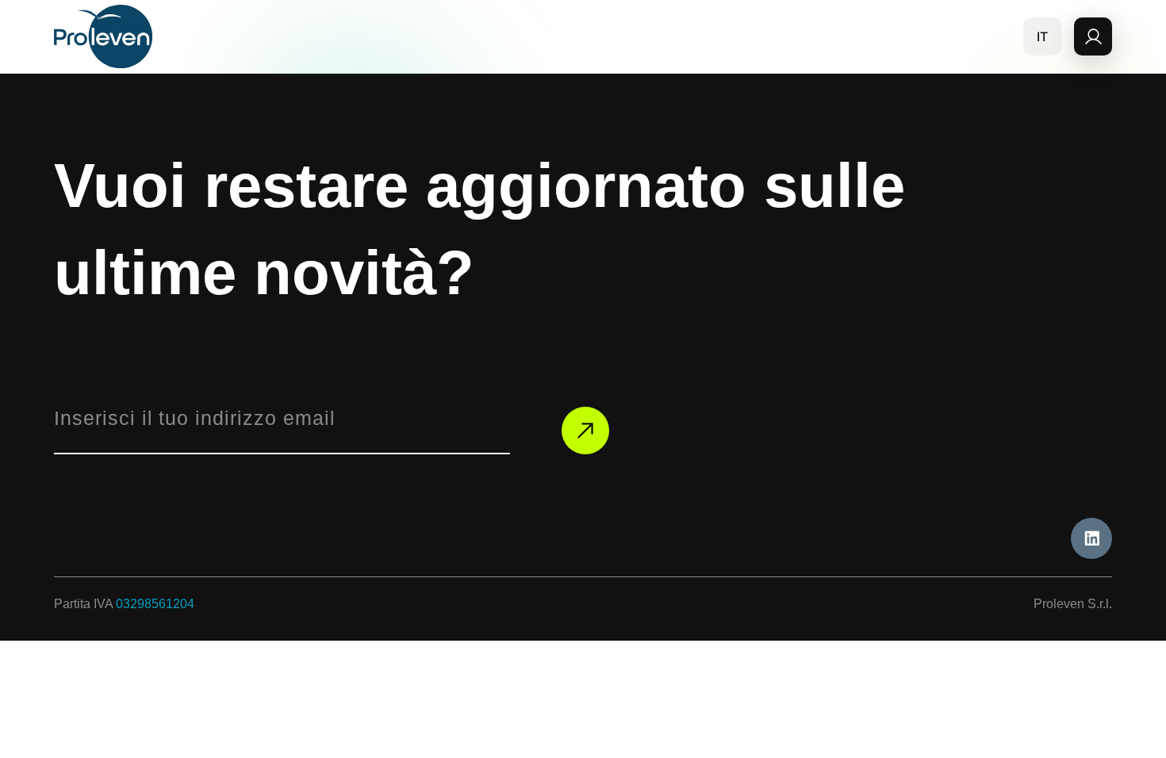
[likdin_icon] (1091, 538)
